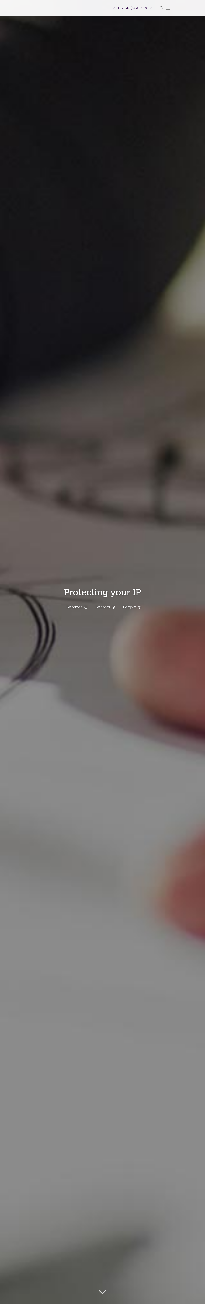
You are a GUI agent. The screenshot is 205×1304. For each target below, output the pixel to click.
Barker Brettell (53, 8)
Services (75, 607)
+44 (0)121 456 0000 (138, 8)
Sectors (103, 607)
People (129, 607)
